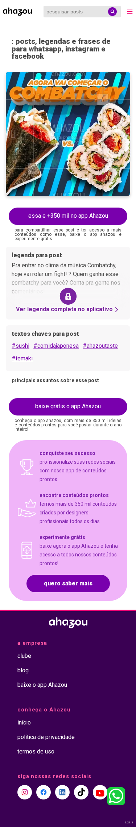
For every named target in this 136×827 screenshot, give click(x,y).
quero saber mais (68, 583)
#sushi (20, 345)
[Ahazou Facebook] (43, 792)
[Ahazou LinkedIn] (62, 792)
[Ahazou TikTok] (81, 792)
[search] (112, 11)
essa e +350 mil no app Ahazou (68, 215)
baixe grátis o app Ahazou (68, 406)
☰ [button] (130, 11)
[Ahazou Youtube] (100, 792)
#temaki (22, 358)
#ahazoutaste (100, 345)
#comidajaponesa (56, 345)
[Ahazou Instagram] (24, 792)
